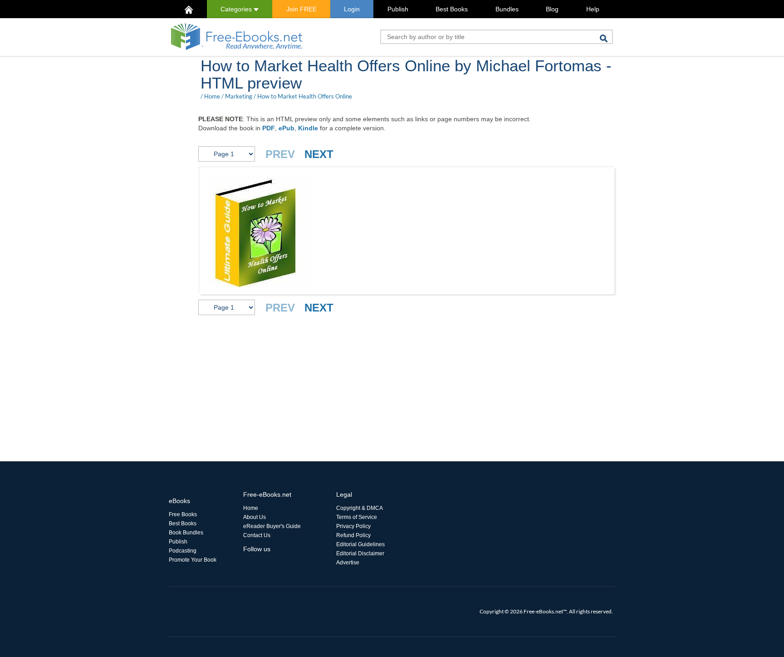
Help (592, 9)
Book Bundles (186, 532)
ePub (286, 128)
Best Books (452, 9)
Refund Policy (353, 535)
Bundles (507, 9)
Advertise (347, 562)
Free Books (183, 514)
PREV (280, 154)
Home (212, 96)
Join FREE (301, 9)
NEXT (318, 154)
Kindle (308, 128)
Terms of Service (356, 517)
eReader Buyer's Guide (272, 526)
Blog (552, 9)
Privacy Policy (353, 526)
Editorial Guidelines (360, 544)
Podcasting (182, 551)
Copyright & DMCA (359, 508)
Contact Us (256, 535)
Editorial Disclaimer (360, 553)
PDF (268, 128)
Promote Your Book (192, 560)
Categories (237, 9)
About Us (254, 517)
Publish (397, 9)
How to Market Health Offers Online (304, 96)
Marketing (238, 96)
